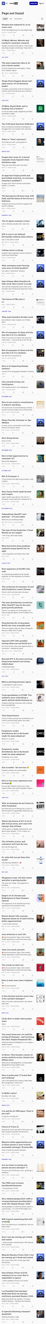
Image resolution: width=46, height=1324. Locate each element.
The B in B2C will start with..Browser (15, 592)
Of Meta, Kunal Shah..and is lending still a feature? (15, 107)
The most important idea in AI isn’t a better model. (16, 64)
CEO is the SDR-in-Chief (10, 239)
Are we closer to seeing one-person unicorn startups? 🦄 (15, 1166)
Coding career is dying (12, 250)
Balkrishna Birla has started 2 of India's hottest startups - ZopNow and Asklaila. (16, 1300)
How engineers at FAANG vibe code (16, 570)
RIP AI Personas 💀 (10, 476)
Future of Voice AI (10, 1127)
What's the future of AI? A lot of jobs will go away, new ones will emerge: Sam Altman (17, 823)
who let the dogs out (9, 847)
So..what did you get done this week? (16, 858)
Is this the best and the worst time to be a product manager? (17, 997)
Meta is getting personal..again (16, 682)
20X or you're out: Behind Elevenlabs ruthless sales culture (17, 235)
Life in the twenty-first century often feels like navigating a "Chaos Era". (17, 1081)
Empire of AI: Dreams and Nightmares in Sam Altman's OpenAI (15, 898)
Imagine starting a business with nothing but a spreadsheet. (17, 704)
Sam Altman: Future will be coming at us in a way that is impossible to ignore (15, 1275)
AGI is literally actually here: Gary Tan (15, 224)
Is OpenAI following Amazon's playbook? (16, 1312)
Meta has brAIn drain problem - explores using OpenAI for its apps (16, 548)
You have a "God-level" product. (13, 271)
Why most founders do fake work (17, 317)
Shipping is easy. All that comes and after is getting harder (17, 878)
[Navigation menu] (4, 3)
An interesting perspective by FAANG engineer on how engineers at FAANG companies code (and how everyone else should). (17, 575)
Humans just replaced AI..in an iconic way (16, 25)
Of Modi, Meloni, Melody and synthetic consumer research (15, 41)
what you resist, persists (13, 949)
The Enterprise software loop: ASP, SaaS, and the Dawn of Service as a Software (18, 198)
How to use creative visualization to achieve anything (17, 403)
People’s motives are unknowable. (14, 770)
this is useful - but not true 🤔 (15, 767)
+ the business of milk (10, 1188)
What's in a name (8, 739)
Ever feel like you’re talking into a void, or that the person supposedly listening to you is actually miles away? (18, 809)
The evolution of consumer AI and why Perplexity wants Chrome (18, 588)
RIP (3, 302)
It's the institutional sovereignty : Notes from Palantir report (16, 69)
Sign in (41, 3)
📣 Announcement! (9, 986)
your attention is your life (14, 934)
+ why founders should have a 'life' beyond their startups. (17, 1243)
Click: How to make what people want (17, 1019)
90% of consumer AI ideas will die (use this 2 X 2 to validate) (17, 333)
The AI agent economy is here (16, 221)
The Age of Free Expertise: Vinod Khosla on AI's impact (17, 531)
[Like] (3, 96)
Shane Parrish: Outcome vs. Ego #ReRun (16, 421)
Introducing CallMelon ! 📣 (12, 863)
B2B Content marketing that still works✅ (17, 1220)
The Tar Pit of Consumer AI (11, 356)
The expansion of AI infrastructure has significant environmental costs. (16, 904)
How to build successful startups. (14, 1150)
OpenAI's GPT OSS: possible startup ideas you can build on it (17, 642)
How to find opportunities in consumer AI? (15, 457)
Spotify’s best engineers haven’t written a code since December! (17, 254)
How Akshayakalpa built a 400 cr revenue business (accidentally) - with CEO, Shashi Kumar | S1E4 (17, 1201)
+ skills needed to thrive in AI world (15, 1281)
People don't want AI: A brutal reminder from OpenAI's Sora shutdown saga (16, 159)
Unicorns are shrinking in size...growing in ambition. (17, 1171)
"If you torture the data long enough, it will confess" (17, 480)
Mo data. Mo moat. (9, 1096)
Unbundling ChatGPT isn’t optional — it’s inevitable (14, 515)
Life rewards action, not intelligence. (15, 387)
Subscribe (33, 3)
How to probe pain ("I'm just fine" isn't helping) (17, 1076)
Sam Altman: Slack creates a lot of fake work (16, 321)
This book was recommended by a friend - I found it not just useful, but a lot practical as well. (18, 408)
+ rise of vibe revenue (10, 924)
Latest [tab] (5, 19)
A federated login (8, 667)
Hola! (4, 1024)
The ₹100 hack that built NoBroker (18, 124)
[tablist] (12, 19)
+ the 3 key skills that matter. (12, 535)
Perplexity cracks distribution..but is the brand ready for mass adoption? (15, 733)
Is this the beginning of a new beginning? (17, 30)
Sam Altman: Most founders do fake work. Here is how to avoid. (17, 282)
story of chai (6, 441)
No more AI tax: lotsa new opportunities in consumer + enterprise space (17, 647)
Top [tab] (11, 19)
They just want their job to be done (14, 165)
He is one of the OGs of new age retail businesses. (16, 1261)
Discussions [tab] (18, 19)
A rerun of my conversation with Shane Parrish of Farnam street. (16, 426)
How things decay (10, 438)
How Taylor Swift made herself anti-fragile (16, 492)
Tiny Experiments (10, 715)
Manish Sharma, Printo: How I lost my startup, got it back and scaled (18, 1256)
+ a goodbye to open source (12, 685)
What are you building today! (12, 519)
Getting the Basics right (10, 1317)
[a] (40, 83)
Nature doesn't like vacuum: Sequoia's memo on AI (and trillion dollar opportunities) (18, 918)
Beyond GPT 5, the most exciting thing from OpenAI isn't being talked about (17, 661)
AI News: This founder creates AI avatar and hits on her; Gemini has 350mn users (18, 1057)
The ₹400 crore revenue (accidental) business (13, 1184)
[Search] (42, 19)
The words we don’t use (13, 965)
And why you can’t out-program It (14, 142)
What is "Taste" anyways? (14, 139)
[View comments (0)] (13, 35)
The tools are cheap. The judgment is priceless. (15, 884)
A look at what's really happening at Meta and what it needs (17, 112)
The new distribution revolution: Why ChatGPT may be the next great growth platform (17, 605)
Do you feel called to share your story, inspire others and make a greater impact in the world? (18, 787)
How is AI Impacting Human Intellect (15, 367)
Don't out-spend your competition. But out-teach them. (18, 1225)
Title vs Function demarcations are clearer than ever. (17, 1002)
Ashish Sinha (12, 32)
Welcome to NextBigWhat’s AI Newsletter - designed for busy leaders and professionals (17, 1064)
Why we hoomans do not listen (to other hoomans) (18, 804)
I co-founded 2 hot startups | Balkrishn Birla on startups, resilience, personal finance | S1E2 (17, 1293)
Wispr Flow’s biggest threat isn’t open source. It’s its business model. (17, 83)
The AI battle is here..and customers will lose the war (15, 842)
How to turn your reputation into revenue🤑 (17, 781)
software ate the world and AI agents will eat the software (17, 205)
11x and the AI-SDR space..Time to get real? (17, 1112)
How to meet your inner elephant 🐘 (17, 981)
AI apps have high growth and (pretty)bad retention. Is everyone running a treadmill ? (17, 178)
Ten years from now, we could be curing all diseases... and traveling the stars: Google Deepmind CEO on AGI (18, 1037)
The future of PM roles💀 (13, 299)
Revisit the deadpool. (9, 461)
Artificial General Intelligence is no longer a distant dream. (17, 1043)
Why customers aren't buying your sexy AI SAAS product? (15, 266)
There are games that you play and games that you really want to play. (17, 629)
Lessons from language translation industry (18, 371)
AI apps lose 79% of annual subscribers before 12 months (16, 184)
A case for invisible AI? (10, 1116)
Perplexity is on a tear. (10, 757)
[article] (23, 30)
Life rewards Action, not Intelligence (13, 383)
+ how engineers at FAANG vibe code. (16, 554)
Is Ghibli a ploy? (9, 1093)
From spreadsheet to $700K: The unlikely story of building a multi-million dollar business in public (17, 697)
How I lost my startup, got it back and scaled (17, 1238)
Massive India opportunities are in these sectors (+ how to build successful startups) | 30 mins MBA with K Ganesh (18, 1144)
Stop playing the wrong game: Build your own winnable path (16, 624)
